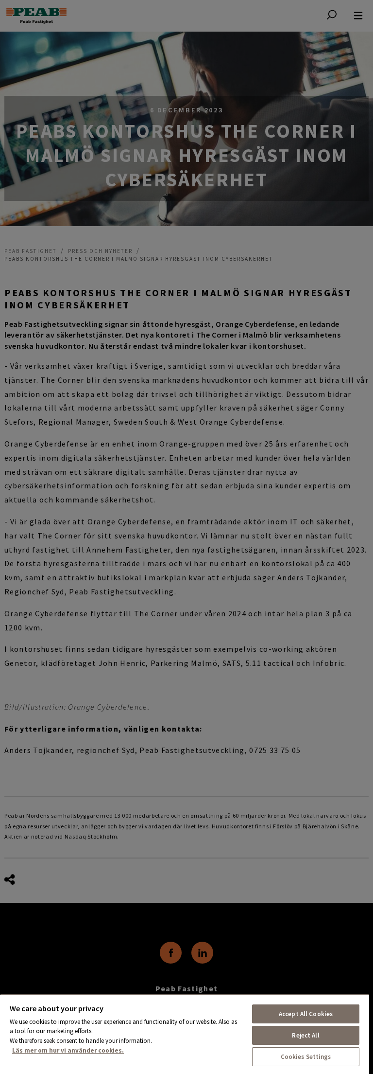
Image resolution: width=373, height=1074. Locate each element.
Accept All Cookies (306, 1014)
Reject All (305, 1035)
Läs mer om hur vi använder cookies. (68, 1050)
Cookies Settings (306, 1057)
